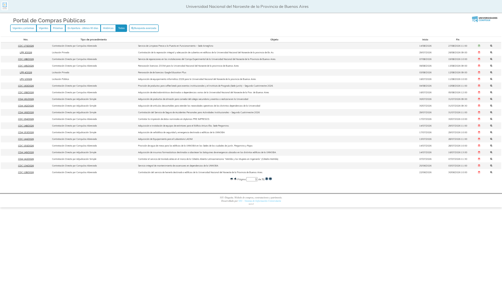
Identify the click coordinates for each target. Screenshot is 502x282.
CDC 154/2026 (26, 119)
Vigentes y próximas (23, 28)
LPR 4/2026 (26, 72)
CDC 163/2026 (26, 85)
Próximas (58, 28)
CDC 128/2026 (26, 172)
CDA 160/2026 (26, 112)
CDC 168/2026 (26, 59)
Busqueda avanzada (145, 28)
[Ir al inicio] (5, 8)
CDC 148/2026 (26, 125)
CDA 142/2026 (26, 159)
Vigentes (43, 28)
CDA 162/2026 (26, 105)
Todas (121, 28)
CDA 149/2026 (26, 152)
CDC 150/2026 (26, 145)
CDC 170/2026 (26, 45)
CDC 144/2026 (26, 139)
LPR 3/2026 (26, 52)
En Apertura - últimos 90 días (83, 28)
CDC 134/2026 (26, 165)
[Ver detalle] (492, 45)
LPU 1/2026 (26, 79)
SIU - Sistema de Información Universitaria (259, 201)
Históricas (108, 28)
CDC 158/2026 (26, 92)
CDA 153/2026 (26, 132)
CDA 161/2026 (26, 99)
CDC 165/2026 (26, 65)
